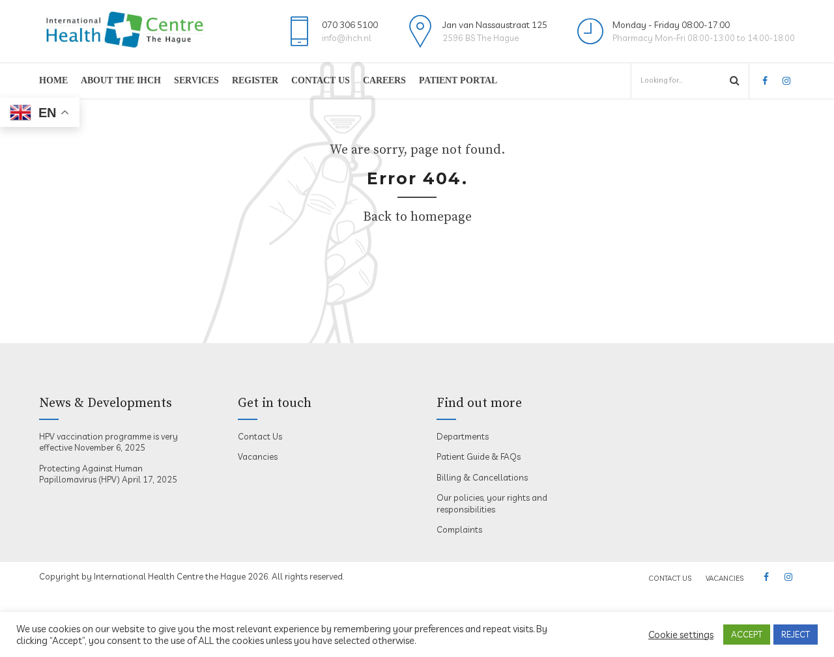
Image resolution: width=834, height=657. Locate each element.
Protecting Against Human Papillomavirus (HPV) (91, 474)
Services (196, 80)
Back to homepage (417, 217)
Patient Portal (458, 80)
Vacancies (258, 456)
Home (53, 80)
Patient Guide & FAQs (479, 456)
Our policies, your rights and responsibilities (492, 503)
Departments (463, 436)
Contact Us (320, 80)
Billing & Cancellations (482, 477)
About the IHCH (121, 80)
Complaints (459, 529)
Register (255, 80)
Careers (384, 80)
